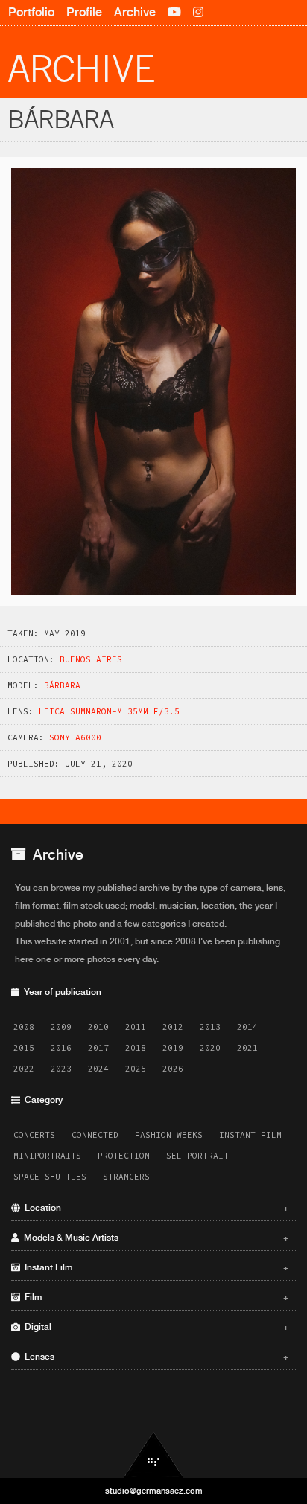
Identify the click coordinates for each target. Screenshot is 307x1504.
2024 (98, 1068)
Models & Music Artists (154, 1237)
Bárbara (62, 685)
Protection (124, 1156)
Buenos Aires (91, 659)
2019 (172, 1048)
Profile (84, 12)
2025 (135, 1068)
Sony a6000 (75, 737)
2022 (23, 1068)
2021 (247, 1048)
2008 (23, 1027)
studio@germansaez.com (154, 1490)
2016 (61, 1048)
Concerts (34, 1135)
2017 (98, 1048)
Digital (154, 1327)
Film (154, 1297)
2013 (210, 1027)
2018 (135, 1048)
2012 (172, 1027)
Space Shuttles (49, 1176)
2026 (172, 1068)
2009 (61, 1027)
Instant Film (250, 1135)
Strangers (126, 1176)
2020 (210, 1048)
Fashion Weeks (169, 1135)
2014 (247, 1027)
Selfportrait (197, 1156)
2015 (23, 1048)
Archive (135, 12)
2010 (98, 1027)
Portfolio (31, 12)
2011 (135, 1027)
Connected (95, 1135)
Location (154, 1208)
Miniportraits (47, 1156)
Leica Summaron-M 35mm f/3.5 (109, 711)
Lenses (154, 1356)
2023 (61, 1068)
